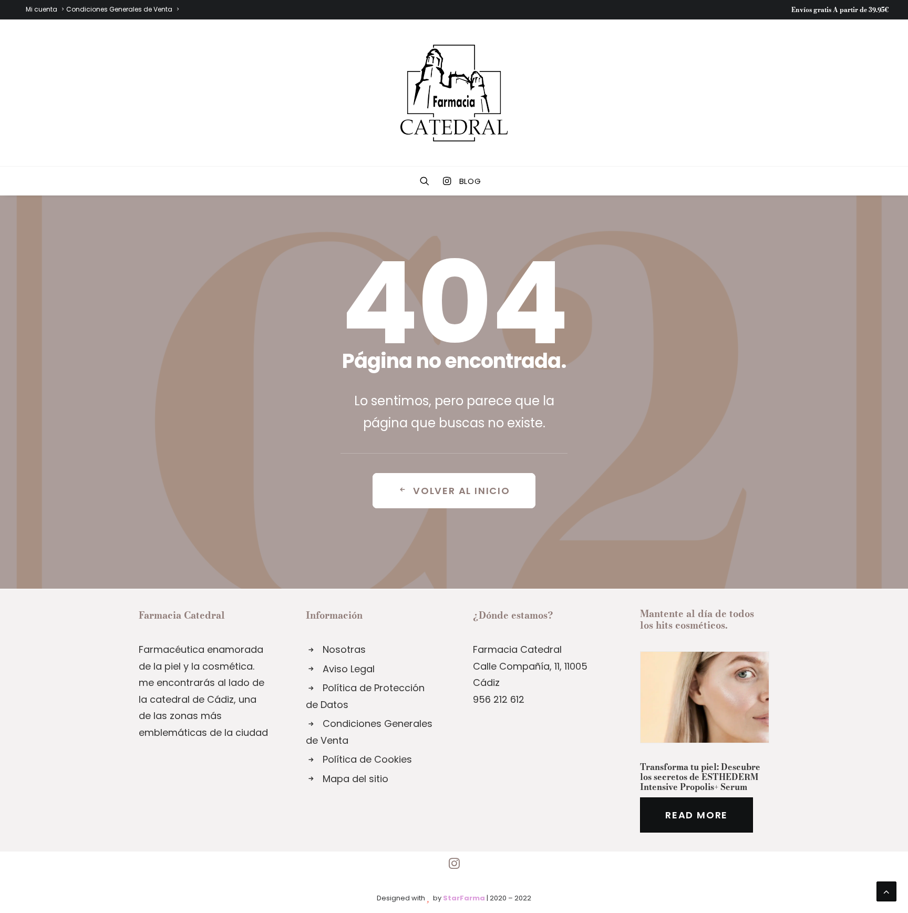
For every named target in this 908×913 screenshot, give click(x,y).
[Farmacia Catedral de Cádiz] (454, 93)
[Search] (428, 181)
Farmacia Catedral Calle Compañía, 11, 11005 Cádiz (530, 666)
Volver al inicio (461, 490)
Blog (470, 181)
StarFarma (464, 898)
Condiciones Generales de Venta (119, 9)
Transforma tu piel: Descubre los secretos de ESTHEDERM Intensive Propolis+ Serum (700, 777)
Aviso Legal (349, 668)
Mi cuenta (41, 9)
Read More (696, 815)
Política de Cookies (367, 759)
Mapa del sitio (355, 778)
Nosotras (344, 649)
